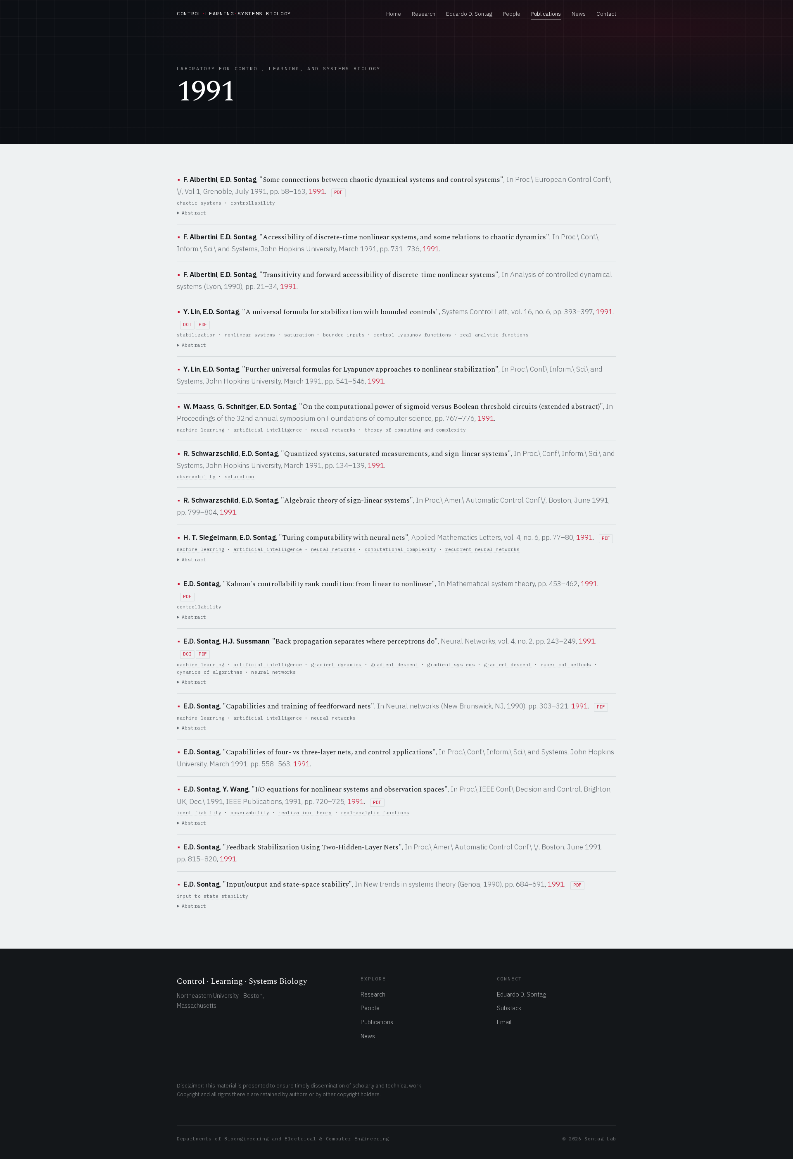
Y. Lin (191, 311)
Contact (606, 13)
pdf (338, 192)
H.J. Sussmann (246, 641)
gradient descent (394, 665)
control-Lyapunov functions (412, 335)
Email (504, 1022)
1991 (317, 191)
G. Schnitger (237, 406)
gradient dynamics (336, 665)
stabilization (196, 335)
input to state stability (212, 896)
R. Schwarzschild (211, 453)
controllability (252, 203)
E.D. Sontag (238, 179)
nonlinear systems (250, 335)
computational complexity (400, 549)
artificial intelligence (267, 430)
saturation (299, 335)
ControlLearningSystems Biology (234, 13)
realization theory (305, 813)
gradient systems (451, 665)
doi (187, 324)
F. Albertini (200, 179)
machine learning (200, 430)
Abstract (194, 213)
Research (423, 13)
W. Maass (198, 406)
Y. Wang (236, 789)
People (511, 13)
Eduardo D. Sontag (469, 13)
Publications (546, 13)
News (579, 13)
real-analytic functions (494, 335)
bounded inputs (344, 335)
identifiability (199, 813)
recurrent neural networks (482, 549)
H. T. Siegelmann (210, 537)
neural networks (333, 430)
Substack (509, 1008)
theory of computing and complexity (415, 430)
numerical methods (566, 665)
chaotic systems (199, 203)
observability (196, 476)
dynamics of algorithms (209, 672)
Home (393, 13)
